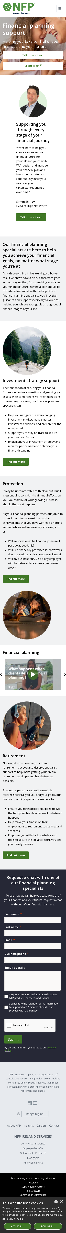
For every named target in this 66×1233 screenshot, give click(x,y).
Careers (42, 1125)
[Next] (64, 674)
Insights (29, 1125)
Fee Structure (33, 1190)
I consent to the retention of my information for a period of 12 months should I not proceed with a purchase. (34, 1007)
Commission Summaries (33, 1194)
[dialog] (33, 1215)
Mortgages (33, 1157)
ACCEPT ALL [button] (17, 1226)
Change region (34, 1114)
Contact (54, 1125)
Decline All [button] (48, 1226)
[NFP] (19, 8)
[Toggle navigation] (59, 8)
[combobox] (56, 1202)
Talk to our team (31, 217)
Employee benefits (33, 1148)
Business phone (15, 954)
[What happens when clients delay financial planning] (33, 674)
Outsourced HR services (33, 1153)
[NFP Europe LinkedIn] (30, 1103)
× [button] (61, 1202)
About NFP (14, 1125)
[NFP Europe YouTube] (35, 1103)
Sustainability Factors (33, 1186)
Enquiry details (15, 967)
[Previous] (1, 674)
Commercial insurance (33, 1143)
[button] (33, 1219)
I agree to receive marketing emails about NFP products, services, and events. (33, 996)
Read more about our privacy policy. (44, 1214)
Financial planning (33, 1162)
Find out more (15, 462)
